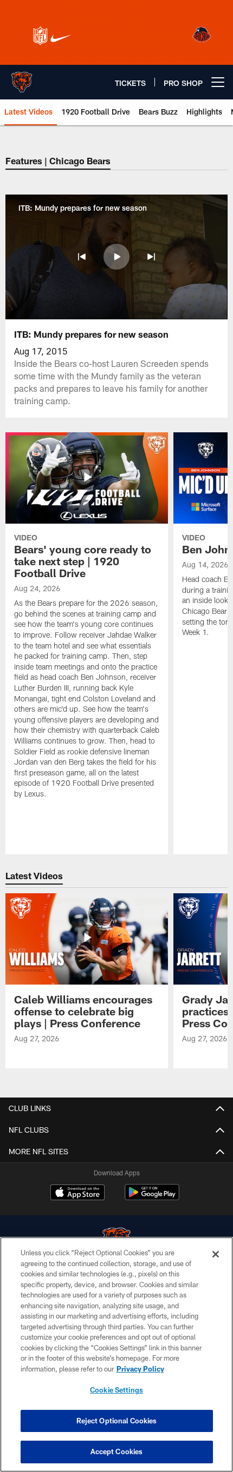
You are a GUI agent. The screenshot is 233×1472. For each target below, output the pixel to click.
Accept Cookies (116, 1451)
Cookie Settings (116, 1390)
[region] (116, 1354)
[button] (82, 257)
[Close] (216, 1254)
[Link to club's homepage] (22, 77)
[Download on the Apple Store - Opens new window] (77, 1194)
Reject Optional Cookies (116, 1420)
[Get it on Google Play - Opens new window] (152, 1198)
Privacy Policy (140, 1368)
